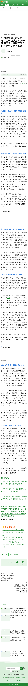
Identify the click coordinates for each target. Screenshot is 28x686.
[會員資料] (24, 2)
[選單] (26, 2)
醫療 (18, 5)
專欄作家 (19, 680)
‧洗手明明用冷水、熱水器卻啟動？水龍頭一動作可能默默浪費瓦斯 (14, 532)
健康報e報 (15, 671)
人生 (8, 298)
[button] (26, 5)
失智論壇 (12, 5)
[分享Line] (10, 8)
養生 (7, 5)
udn (2, 35)
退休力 (8, 680)
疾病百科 (23, 677)
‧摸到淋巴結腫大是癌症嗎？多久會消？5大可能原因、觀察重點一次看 (14, 544)
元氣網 (5, 35)
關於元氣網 (5, 677)
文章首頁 (13, 680)
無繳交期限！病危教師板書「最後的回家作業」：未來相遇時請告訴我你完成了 (14, 498)
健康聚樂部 (11, 677)
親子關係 (16, 554)
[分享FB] (3, 8)
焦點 (2, 5)
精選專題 (18, 677)
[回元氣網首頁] (5, 2)
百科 (23, 5)
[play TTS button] (7, 74)
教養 (23, 84)
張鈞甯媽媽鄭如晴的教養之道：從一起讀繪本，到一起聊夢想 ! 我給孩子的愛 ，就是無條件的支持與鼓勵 (13, 510)
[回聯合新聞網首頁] (2, 2)
